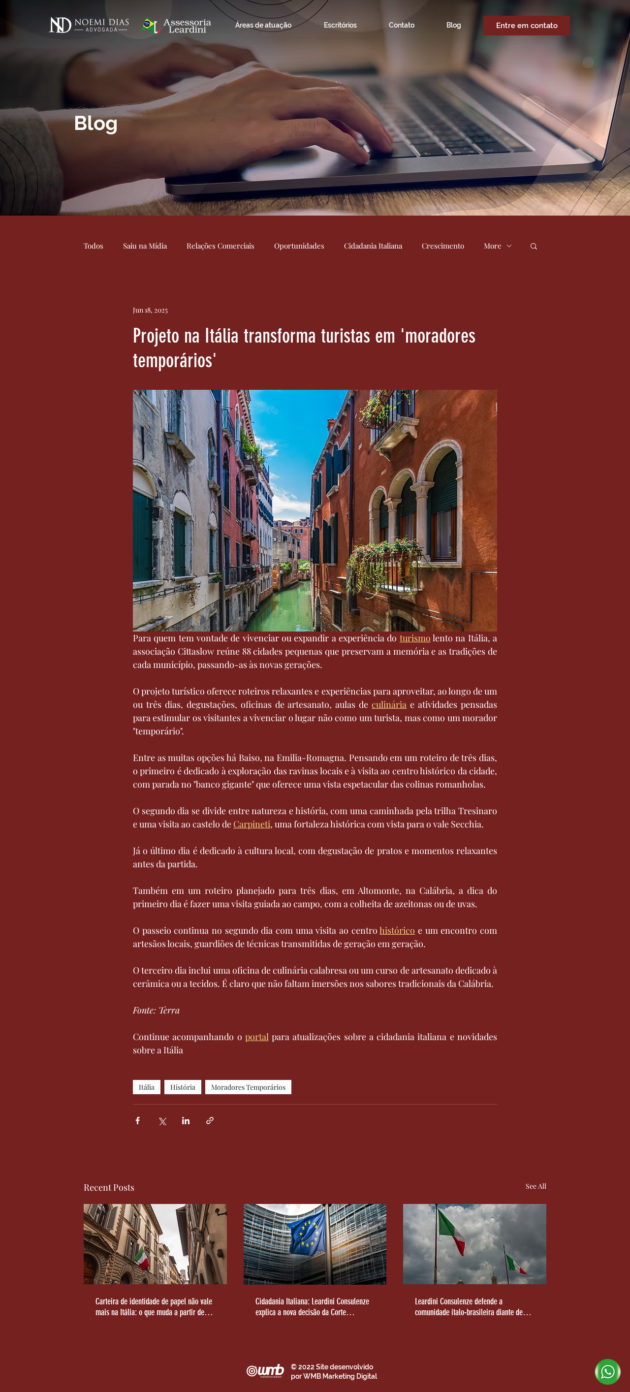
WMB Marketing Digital (340, 1376)
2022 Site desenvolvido (335, 1367)
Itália (147, 1087)
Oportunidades (299, 246)
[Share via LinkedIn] (185, 1120)
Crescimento (443, 246)
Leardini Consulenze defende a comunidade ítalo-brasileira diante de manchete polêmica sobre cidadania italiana (469, 1307)
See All (536, 1186)
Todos (93, 246)
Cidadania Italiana (373, 246)
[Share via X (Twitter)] (161, 1120)
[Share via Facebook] (137, 1120)
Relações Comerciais (220, 246)
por (297, 1376)
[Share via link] (210, 1120)
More (493, 246)
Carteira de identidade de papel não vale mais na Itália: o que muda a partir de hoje (153, 1307)
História (182, 1087)
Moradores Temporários (248, 1087)
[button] (533, 246)
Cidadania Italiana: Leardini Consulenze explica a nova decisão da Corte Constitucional (312, 1307)
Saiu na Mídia (145, 246)
